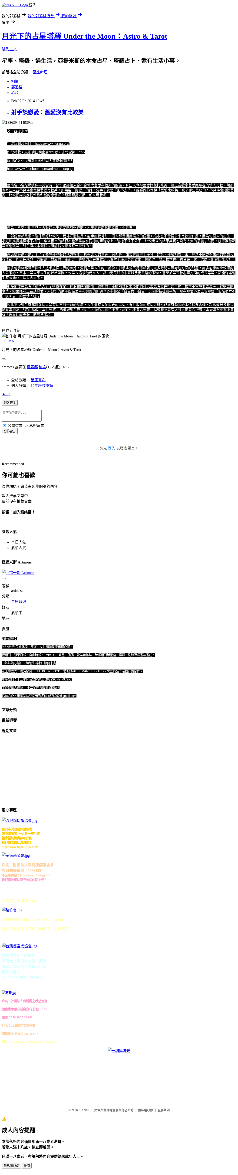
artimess (8, 341)
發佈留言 (10, 431)
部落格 (16, 87)
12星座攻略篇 (42, 386)
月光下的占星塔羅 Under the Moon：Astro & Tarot (84, 36)
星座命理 (40, 72)
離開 (27, 1166)
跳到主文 (9, 49)
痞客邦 (32, 367)
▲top (6, 394)
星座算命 (38, 380)
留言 (42, 367)
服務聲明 (164, 1110)
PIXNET (84, 1110)
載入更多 (10, 403)
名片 (15, 93)
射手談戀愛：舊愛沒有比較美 (47, 112)
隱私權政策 (145, 1110)
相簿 (15, 81)
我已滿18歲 (11, 1166)
